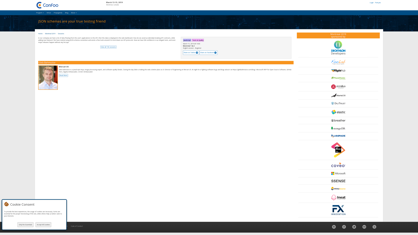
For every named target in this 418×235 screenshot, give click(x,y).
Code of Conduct (77, 226)
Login (372, 3)
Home (40, 34)
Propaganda (58, 13)
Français (378, 3)
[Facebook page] (344, 228)
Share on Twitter (189, 52)
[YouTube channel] (374, 228)
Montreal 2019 (50, 34)
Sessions (61, 34)
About (73, 13)
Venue (49, 13)
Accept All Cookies (43, 225)
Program (39, 13)
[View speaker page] (48, 77)
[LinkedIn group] (334, 228)
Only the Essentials (25, 225)
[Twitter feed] (354, 228)
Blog (66, 13)
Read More (63, 75)
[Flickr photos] (364, 228)
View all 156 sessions (108, 47)
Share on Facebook (207, 52)
